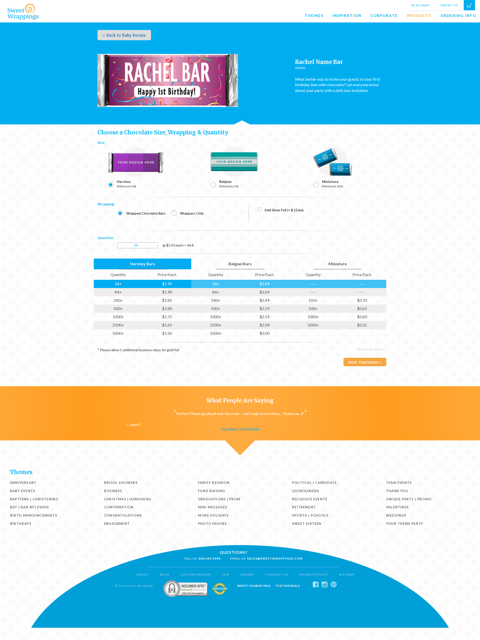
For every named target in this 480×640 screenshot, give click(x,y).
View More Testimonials (240, 429)
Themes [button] (314, 15)
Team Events (399, 483)
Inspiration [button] (347, 15)
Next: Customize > (365, 362)
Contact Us (449, 5)
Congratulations (123, 515)
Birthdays (21, 524)
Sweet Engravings (253, 586)
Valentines (397, 507)
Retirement (304, 507)
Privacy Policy (313, 574)
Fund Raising (211, 491)
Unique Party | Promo (409, 499)
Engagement (117, 524)
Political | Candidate (314, 483)
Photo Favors (212, 524)
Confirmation (119, 507)
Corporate (384, 15)
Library (247, 574)
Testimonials (287, 586)
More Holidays (213, 515)
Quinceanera (305, 491)
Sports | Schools (310, 515)
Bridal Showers (121, 483)
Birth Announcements (33, 515)
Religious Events (310, 499)
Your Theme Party (404, 524)
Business (113, 491)
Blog (164, 574)
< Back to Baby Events (124, 35)
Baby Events (22, 491)
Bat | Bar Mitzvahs (29, 507)
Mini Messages (213, 507)
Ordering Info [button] (458, 15)
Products (419, 15)
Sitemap (346, 574)
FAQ (225, 574)
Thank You (397, 491)
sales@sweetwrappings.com (274, 558)
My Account (420, 5)
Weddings (396, 515)
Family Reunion (214, 483)
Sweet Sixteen (307, 524)
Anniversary (23, 483)
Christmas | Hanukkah (127, 499)
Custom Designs (195, 574)
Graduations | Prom (219, 499)
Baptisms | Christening (34, 499)
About (142, 574)
